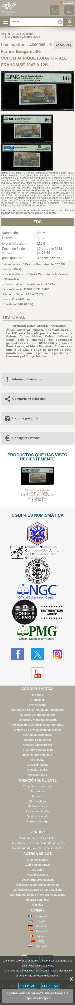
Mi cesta (37, 796)
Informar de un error (27, 379)
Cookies (37, 904)
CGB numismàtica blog (37, 749)
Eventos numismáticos (37, 734)
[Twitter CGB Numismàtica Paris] (37, 654)
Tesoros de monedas (37, 739)
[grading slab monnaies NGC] (37, 592)
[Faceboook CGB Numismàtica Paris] (17, 654)
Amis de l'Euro (37, 774)
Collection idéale (37, 764)
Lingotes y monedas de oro (38, 714)
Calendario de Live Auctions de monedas (38, 843)
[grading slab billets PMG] (37, 633)
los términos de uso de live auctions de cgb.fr (37, 189)
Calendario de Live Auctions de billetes (37, 848)
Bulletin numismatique (37, 754)
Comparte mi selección (29, 398)
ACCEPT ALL (28, 986)
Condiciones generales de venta (37, 884)
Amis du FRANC (37, 769)
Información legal (37, 899)
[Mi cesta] (54, 14)
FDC (37, 222)
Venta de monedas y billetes (37, 838)
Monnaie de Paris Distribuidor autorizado (37, 709)
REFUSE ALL (50, 986)
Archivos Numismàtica (37, 744)
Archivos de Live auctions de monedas (37, 724)
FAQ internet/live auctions (37, 879)
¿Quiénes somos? (37, 859)
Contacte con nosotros (37, 786)
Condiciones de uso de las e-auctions (37, 889)
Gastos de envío (37, 816)
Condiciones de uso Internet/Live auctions (37, 894)
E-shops (37, 694)
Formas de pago (38, 821)
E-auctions (38, 699)
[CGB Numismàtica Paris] (9, 15)
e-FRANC (37, 759)
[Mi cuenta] (69, 14)
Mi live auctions (38, 806)
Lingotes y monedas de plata (38, 719)
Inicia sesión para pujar (16, 175)
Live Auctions (37, 704)
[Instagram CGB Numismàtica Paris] (57, 654)
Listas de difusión (37, 811)
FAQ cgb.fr (37, 869)
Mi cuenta (37, 791)
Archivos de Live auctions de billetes (37, 729)
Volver (65, 45)
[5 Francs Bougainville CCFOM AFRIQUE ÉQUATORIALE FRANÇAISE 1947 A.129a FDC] (37, 109)
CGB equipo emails (37, 864)
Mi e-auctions (37, 801)
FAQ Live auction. (35, 205)
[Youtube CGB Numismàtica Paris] (37, 673)
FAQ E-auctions (37, 874)
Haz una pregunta (25, 418)
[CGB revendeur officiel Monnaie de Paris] (37, 612)
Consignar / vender (26, 438)
